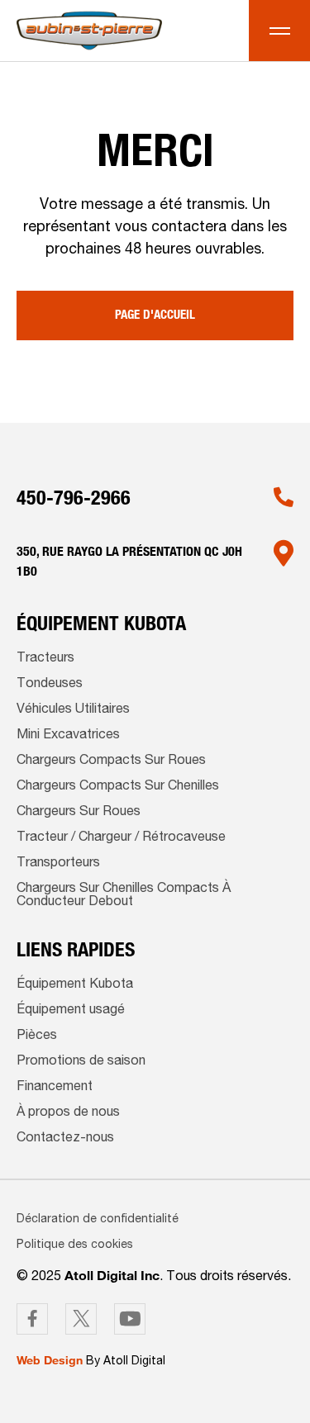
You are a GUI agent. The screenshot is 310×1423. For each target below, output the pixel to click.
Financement (55, 1087)
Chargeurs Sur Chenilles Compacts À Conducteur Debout (124, 896)
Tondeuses (50, 684)
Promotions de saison (81, 1062)
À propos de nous (68, 1113)
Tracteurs (45, 659)
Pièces (37, 1036)
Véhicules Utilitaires (73, 710)
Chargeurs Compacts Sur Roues (111, 761)
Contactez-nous (65, 1139)
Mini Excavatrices (68, 735)
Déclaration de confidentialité (98, 1220)
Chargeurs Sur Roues (79, 812)
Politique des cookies (75, 1245)
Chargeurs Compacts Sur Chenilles (118, 787)
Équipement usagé (71, 1010)
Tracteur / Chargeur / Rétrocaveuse (121, 838)
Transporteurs (58, 863)
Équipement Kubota (75, 985)
